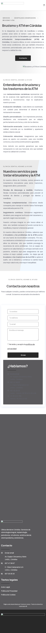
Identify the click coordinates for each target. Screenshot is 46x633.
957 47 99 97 (15, 382)
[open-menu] (44, 5)
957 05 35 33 (15, 390)
